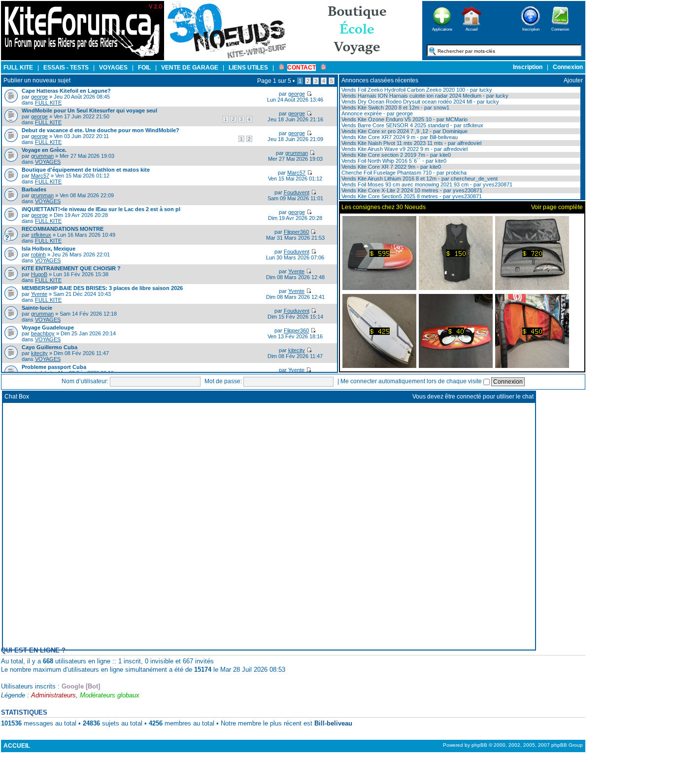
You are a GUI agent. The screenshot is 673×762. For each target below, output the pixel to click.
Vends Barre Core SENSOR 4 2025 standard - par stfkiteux (411, 125)
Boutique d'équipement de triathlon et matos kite (86, 170)
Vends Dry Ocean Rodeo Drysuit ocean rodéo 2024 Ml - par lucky (419, 102)
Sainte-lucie (37, 308)
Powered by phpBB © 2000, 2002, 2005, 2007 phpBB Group (513, 745)
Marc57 (40, 176)
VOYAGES (48, 162)
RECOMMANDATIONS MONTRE (62, 229)
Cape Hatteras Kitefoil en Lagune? (66, 91)
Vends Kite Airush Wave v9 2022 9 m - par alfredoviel (404, 149)
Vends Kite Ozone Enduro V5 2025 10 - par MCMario (404, 119)
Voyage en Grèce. (44, 150)
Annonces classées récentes (379, 80)
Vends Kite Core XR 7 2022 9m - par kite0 (390, 167)
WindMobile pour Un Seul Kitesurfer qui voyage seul (89, 110)
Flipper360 (296, 232)
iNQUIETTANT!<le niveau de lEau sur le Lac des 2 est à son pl (101, 209)
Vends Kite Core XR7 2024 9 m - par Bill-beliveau (399, 137)
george (39, 97)
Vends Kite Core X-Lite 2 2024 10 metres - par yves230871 (411, 190)
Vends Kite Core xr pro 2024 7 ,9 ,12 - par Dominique (404, 131)
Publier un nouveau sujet (36, 80)
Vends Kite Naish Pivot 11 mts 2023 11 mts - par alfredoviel (410, 143)
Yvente (296, 271)
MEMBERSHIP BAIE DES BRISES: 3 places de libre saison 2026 (102, 288)
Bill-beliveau (333, 723)
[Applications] (442, 28)
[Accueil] (471, 28)
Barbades (34, 189)
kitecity (39, 353)
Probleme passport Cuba (54, 367)
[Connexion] (560, 28)
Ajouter (573, 80)
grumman (42, 156)
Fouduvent (296, 192)
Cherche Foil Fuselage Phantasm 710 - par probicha (403, 173)
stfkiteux (41, 235)
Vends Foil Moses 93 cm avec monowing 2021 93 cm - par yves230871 (426, 184)
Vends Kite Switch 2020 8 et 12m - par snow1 (394, 107)
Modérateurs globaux (109, 695)
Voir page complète (557, 207)
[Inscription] (530, 28)
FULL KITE (48, 103)
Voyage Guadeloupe (48, 327)
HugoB (39, 274)
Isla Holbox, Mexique (48, 249)
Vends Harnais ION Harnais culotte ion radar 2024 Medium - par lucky (424, 96)
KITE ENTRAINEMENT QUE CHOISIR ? (71, 268)
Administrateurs (53, 695)
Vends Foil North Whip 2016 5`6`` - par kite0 (393, 161)
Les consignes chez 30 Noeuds (383, 207)
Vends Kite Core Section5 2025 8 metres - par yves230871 (411, 196)
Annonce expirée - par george (376, 113)
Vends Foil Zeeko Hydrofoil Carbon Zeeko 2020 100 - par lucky (416, 90)
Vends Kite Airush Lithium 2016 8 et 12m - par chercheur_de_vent (419, 178)
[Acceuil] (82, 58)
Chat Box (16, 396)
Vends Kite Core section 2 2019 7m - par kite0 (395, 155)
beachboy (43, 333)
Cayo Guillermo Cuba (49, 347)
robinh (38, 254)
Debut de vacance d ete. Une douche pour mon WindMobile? (100, 130)
